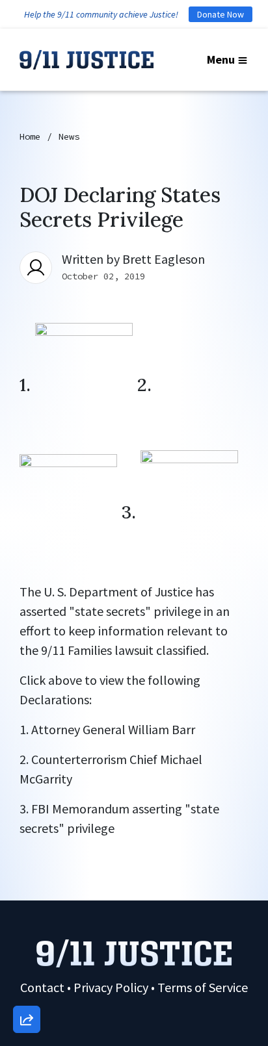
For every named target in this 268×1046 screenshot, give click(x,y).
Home (30, 136)
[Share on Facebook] (26, 951)
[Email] (26, 877)
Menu (221, 59)
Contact (42, 987)
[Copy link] (26, 840)
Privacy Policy (111, 987)
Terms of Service (202, 987)
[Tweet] (26, 914)
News (69, 136)
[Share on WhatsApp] (26, 988)
